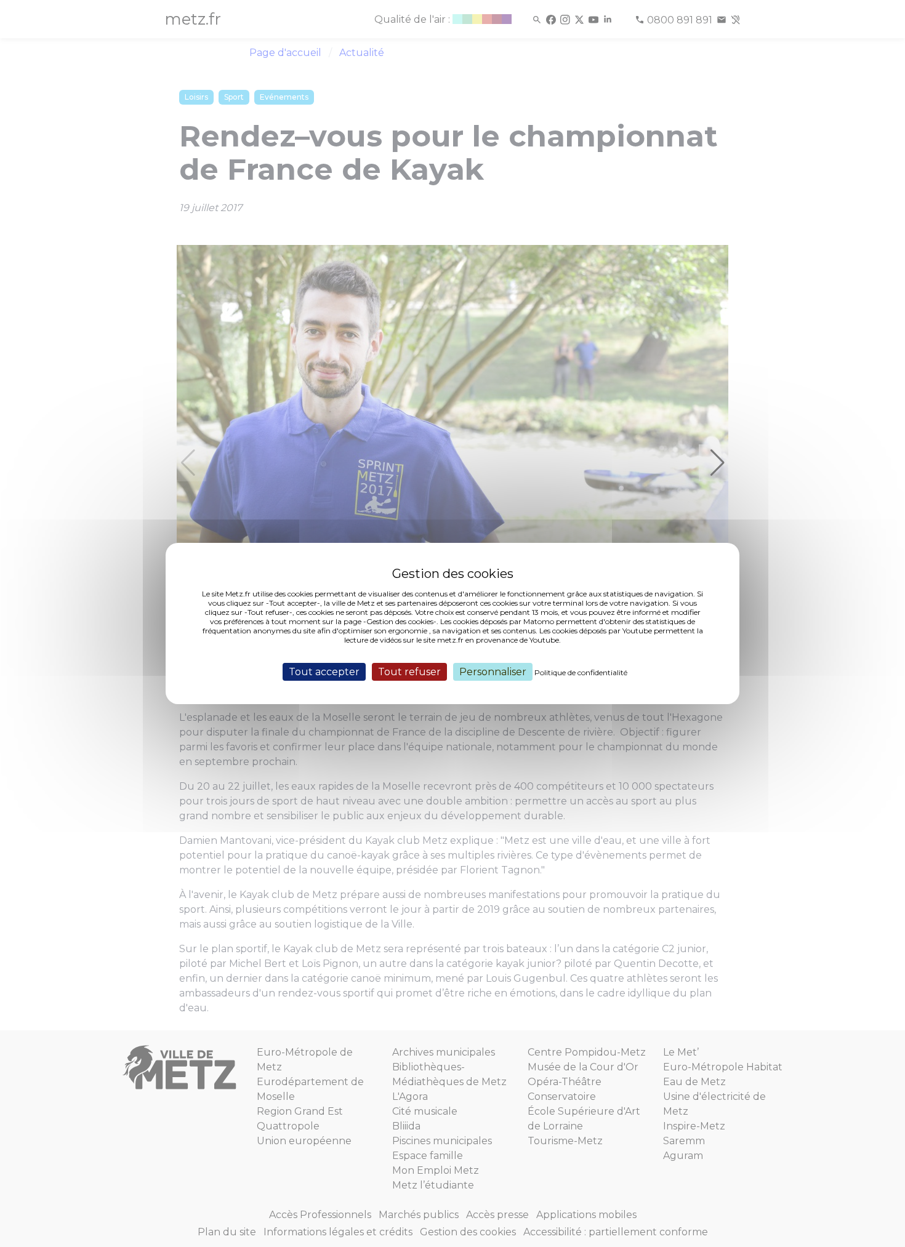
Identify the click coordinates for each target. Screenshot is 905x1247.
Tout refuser (409, 672)
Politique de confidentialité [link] (580, 672)
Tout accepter (324, 672)
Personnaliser (492, 672)
